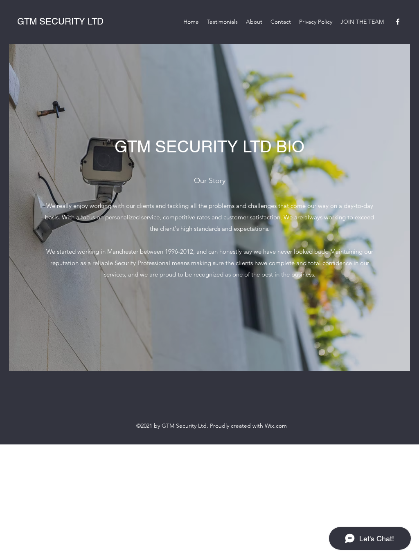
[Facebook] (398, 22)
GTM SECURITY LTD (60, 21)
